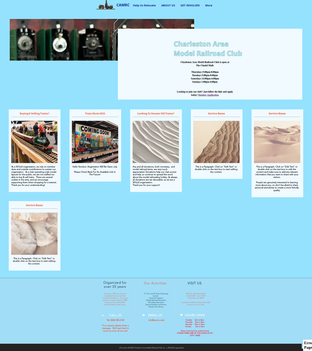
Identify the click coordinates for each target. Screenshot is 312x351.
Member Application (208, 94)
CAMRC (123, 4)
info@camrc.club (156, 320)
